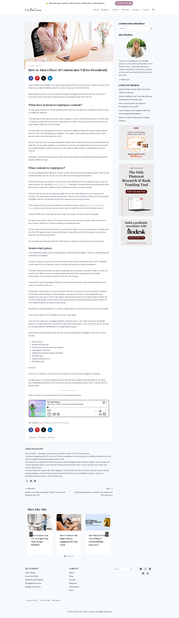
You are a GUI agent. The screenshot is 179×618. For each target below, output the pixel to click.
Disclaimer (56, 600)
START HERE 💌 (124, 3)
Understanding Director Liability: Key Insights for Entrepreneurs (93, 492)
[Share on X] (43, 78)
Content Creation (35, 66)
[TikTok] (148, 573)
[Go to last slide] (31, 534)
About (96, 10)
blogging (32, 437)
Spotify (56, 423)
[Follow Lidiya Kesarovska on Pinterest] (35, 481)
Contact (72, 580)
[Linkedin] (143, 573)
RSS (61, 423)
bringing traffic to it (60, 184)
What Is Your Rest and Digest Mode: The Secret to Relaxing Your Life (45, 492)
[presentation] (40, 522)
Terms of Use (44, 600)
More (67, 423)
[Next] (107, 534)
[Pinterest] (150, 569)
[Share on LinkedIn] (50, 78)
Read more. (125, 79)
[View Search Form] (153, 10)
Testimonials (74, 587)
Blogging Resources (33, 583)
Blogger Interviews (33, 587)
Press (71, 590)
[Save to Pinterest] (37, 78)
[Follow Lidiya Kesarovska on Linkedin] (31, 481)
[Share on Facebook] (30, 78)
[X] (145, 569)
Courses (146, 10)
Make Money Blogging (34, 580)
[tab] (64, 556)
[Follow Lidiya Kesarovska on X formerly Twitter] (27, 481)
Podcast (51, 437)
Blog (71, 576)
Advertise (73, 583)
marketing (42, 437)
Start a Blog (30, 573)
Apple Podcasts (45, 423)
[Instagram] (141, 569)
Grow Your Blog (31, 576)
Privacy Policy (31, 600)
